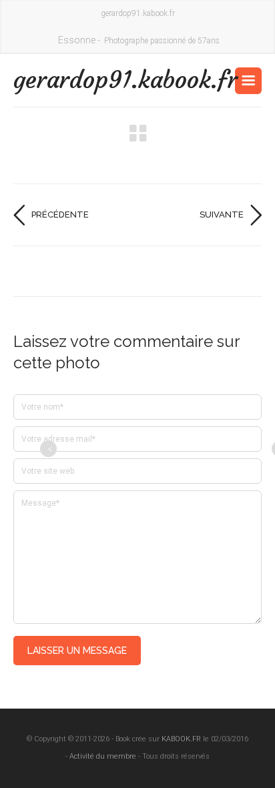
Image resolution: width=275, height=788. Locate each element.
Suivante (222, 215)
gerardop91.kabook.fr (75, 80)
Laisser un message (77, 650)
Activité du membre (102, 756)
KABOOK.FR (181, 739)
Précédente (60, 215)
